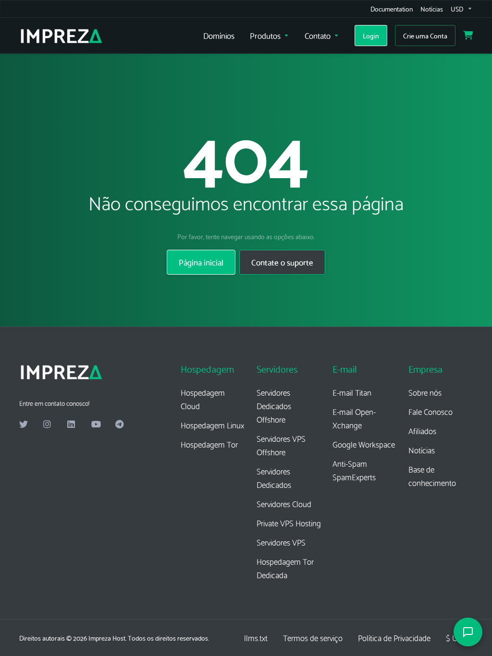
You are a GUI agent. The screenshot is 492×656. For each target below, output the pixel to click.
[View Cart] (467, 35)
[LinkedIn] (72, 424)
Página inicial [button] (201, 262)
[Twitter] (24, 424)
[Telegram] (120, 424)
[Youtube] (96, 424)
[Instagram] (48, 424)
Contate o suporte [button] (282, 262)
